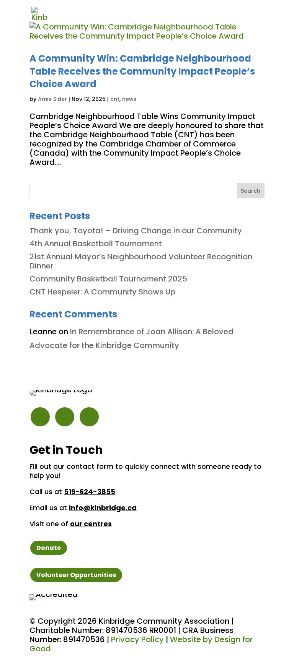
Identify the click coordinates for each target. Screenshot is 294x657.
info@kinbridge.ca (103, 507)
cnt (114, 99)
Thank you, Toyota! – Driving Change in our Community (135, 230)
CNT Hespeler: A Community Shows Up (102, 291)
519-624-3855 (89, 491)
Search (250, 191)
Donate (48, 547)
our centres (91, 524)
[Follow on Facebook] (64, 417)
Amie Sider (52, 99)
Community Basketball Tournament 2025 (108, 278)
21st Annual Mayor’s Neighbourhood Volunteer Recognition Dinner (140, 261)
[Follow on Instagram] (40, 417)
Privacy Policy (137, 639)
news (129, 99)
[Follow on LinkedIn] (89, 417)
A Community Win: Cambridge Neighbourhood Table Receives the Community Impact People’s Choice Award (142, 71)
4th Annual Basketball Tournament (96, 243)
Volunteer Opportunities (76, 575)
